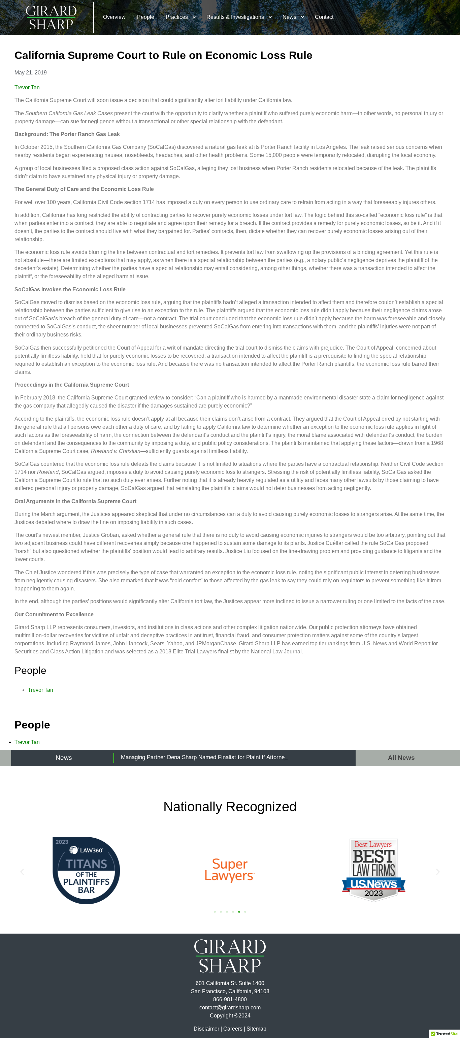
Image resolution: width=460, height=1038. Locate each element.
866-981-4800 (230, 999)
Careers (232, 1029)
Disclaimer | (208, 1029)
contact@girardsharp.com (230, 1007)
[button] (22, 872)
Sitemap (256, 1029)
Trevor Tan (27, 87)
